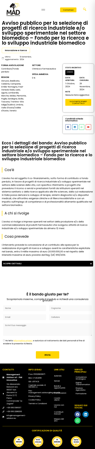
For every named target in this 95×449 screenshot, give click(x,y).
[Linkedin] (86, 414)
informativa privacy (23, 340)
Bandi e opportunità (59, 387)
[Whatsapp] (77, 420)
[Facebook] (77, 414)
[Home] (13, 9)
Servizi (57, 381)
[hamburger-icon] (43, 9)
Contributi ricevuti (58, 413)
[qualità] (47, 441)
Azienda (57, 375)
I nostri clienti (57, 399)
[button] (84, 10)
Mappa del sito (59, 420)
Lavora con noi (59, 406)
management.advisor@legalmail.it (44, 392)
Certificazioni (60, 393)
